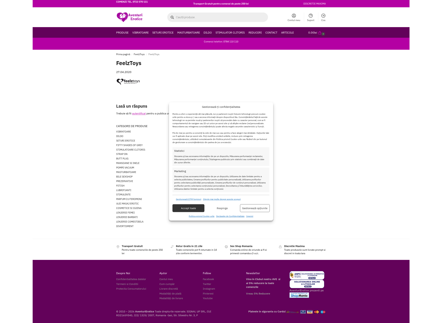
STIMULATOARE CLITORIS (130, 149)
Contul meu (294, 20)
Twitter (207, 284)
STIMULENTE (123, 194)
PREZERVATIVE (124, 181)
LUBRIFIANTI (123, 190)
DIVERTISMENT (125, 226)
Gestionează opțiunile (254, 208)
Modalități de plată (170, 293)
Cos (323, 20)
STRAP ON (121, 154)
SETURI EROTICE (125, 140)
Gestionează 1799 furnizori (188, 199)
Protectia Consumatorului (131, 288)
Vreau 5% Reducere (258, 293)
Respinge (222, 208)
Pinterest (208, 293)
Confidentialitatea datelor (131, 279)
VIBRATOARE (123, 131)
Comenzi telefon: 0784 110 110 (221, 41)
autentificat (139, 113)
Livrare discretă (168, 288)
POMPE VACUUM (125, 167)
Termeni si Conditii (127, 284)
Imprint (249, 216)
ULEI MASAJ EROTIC (127, 203)
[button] (317, 32)
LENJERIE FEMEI (125, 212)
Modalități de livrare (171, 298)
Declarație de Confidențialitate (230, 216)
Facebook (208, 279)
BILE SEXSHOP (124, 176)
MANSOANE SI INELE (127, 163)
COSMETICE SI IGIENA (129, 208)
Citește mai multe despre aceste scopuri (222, 199)
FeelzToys (139, 54)
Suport (310, 20)
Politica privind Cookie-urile (201, 216)
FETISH (120, 185)
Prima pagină (123, 54)
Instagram (209, 288)
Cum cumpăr (167, 284)
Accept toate (188, 208)
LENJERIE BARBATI (127, 217)
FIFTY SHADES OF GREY (129, 145)
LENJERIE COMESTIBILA (129, 221)
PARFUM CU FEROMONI (129, 199)
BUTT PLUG (122, 158)
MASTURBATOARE (126, 172)
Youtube (208, 298)
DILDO (119, 136)
